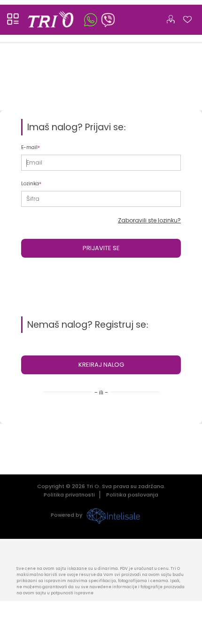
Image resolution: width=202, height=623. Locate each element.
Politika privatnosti (69, 494)
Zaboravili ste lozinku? (149, 220)
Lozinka (30, 183)
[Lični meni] (170, 17)
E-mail (29, 147)
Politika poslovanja (132, 494)
